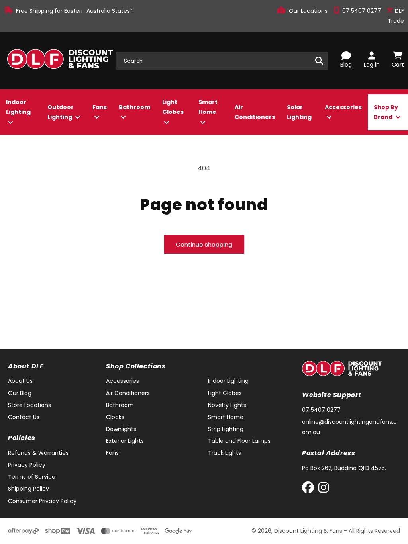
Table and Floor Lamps (239, 441)
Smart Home (208, 107)
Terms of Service (31, 477)
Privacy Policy (26, 465)
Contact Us (23, 417)
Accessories (343, 107)
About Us (20, 381)
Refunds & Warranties (38, 453)
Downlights (121, 429)
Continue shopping (204, 244)
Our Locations (309, 11)
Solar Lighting (299, 112)
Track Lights (224, 453)
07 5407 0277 (362, 11)
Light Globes (173, 107)
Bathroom (134, 107)
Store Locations (29, 405)
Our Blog (19, 393)
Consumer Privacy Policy (42, 501)
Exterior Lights (125, 441)
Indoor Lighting (18, 107)
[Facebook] (310, 489)
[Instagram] (324, 489)
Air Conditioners (255, 112)
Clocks (115, 417)
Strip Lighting (225, 429)
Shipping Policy (28, 489)
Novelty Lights (227, 405)
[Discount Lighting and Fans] (60, 60)
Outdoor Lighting (60, 112)
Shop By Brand (386, 112)
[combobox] (222, 61)
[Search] (319, 60)
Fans (99, 107)
